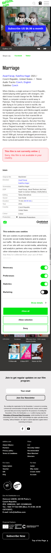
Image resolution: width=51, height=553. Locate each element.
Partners (6, 448)
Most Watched (32, 453)
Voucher (6, 469)
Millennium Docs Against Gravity (31, 340)
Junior (32, 466)
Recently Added (33, 448)
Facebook (18, 56)
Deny (25, 328)
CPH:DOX (6, 339)
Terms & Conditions (10, 453)
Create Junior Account (35, 473)
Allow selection (26, 320)
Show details (37, 303)
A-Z (28, 445)
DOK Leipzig (41, 339)
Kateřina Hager (23, 76)
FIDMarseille (13, 361)
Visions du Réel (37, 361)
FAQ (4, 475)
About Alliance (8, 445)
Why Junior (34, 469)
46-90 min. (28, 201)
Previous (38, 48)
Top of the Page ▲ (40, 540)
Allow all (25, 311)
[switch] (44, 276)
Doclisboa (17, 339)
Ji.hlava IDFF (24, 361)
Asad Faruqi (8, 76)
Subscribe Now (15, 536)
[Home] (8, 3)
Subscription (7, 466)
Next (45, 48)
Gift (4, 472)
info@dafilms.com (17, 512)
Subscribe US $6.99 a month (25, 28)
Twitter (28, 56)
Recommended (33, 451)
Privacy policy (8, 451)
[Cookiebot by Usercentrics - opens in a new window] (36, 222)
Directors (31, 456)
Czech (19, 82)
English (27, 82)
